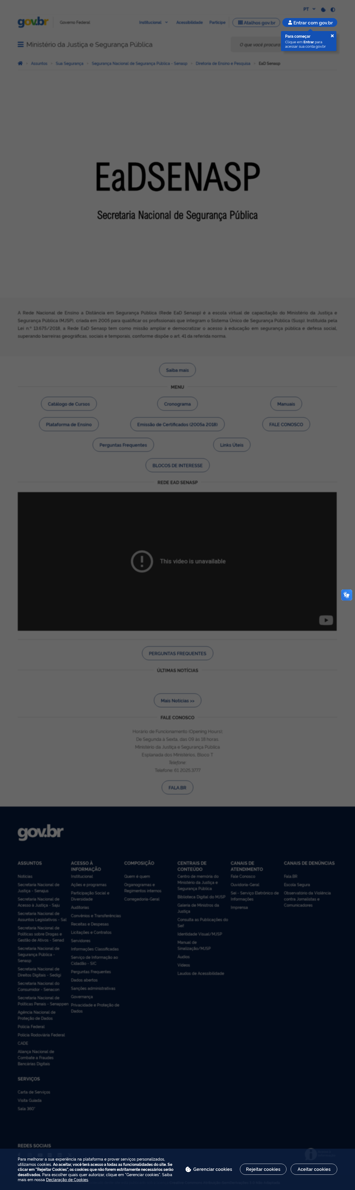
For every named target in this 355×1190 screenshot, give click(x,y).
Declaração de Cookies (67, 1179)
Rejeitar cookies (263, 1169)
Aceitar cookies (314, 1169)
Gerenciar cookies (212, 1169)
